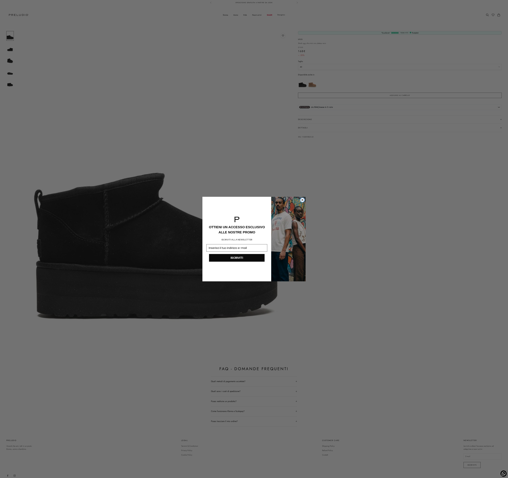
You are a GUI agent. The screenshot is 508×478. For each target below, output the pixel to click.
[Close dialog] (302, 200)
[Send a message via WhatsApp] (503, 473)
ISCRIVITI (237, 257)
